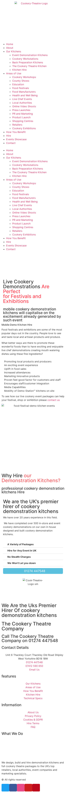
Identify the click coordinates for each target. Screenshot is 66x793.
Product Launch (21, 117)
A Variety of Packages (20, 544)
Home (9, 44)
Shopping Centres (22, 121)
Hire (8, 135)
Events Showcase (16, 139)
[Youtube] (28, 787)
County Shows (20, 80)
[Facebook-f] (13, 787)
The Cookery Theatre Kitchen (29, 66)
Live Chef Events (22, 99)
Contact (11, 143)
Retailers (17, 124)
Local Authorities (22, 102)
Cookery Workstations (25, 58)
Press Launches (21, 110)
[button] (33, 146)
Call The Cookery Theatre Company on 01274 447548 (30, 638)
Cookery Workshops (24, 77)
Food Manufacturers (24, 91)
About (9, 47)
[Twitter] (5, 787)
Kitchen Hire (19, 69)
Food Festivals (20, 88)
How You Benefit (16, 132)
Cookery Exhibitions (24, 128)
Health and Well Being (25, 95)
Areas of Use (13, 73)
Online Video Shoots (24, 106)
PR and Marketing (22, 113)
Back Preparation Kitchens (27, 62)
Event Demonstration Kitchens (30, 55)
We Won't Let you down (21, 563)
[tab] (33, 544)
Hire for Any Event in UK (21, 550)
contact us (53, 399)
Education (18, 84)
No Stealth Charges (19, 556)
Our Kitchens (13, 51)
